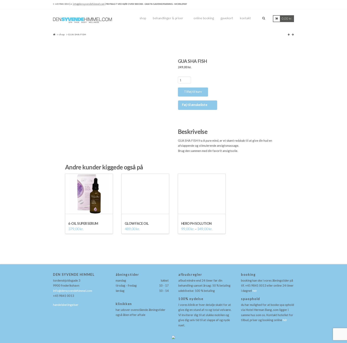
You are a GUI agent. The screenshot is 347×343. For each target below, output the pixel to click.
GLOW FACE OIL (137, 224)
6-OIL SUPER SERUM (83, 224)
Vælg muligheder (201, 212)
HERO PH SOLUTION (196, 224)
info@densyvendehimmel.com (88, 4)
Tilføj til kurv (193, 91)
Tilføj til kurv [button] (89, 212)
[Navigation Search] (263, 19)
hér (255, 290)
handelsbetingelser (66, 304)
